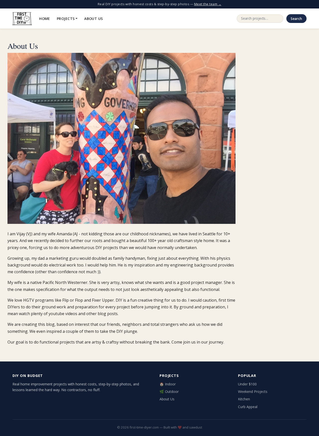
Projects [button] (66, 18)
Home (44, 18)
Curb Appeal (247, 406)
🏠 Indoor (168, 384)
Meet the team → (208, 4)
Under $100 (247, 384)
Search (296, 18)
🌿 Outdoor (169, 391)
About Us (93, 18)
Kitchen (244, 399)
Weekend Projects (252, 391)
